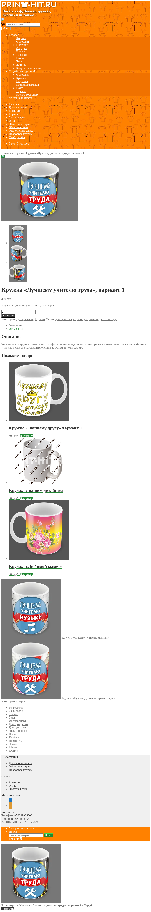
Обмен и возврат (19, 124)
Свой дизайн (17, 137)
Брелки (20, 51)
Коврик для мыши (27, 84)
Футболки (22, 41)
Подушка (22, 81)
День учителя (24, 319)
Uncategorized (17, 720)
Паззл (19, 87)
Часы (19, 61)
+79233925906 (23, 815)
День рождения (18, 724)
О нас (12, 120)
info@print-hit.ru (20, 818)
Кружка (21, 78)
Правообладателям (20, 133)
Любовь (14, 737)
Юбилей (14, 750)
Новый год (16, 740)
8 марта (13, 714)
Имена (13, 734)
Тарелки (21, 54)
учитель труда (108, 319)
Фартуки (21, 48)
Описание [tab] (15, 325)
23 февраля (16, 710)
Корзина (14, 114)
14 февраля (16, 707)
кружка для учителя (85, 319)
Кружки (21, 38)
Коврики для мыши (28, 68)
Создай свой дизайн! (22, 71)
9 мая (12, 717)
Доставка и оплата (20, 97)
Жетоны (21, 64)
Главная (14, 104)
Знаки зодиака (18, 730)
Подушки (22, 44)
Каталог (14, 34)
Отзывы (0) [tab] (16, 328)
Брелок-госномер (27, 94)
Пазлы (20, 58)
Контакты (15, 110)
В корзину (8, 315)
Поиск (13, 831)
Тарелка (21, 91)
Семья (13, 744)
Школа (13, 747)
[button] (3, 156)
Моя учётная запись (21, 828)
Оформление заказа (21, 130)
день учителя (63, 319)
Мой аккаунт (17, 117)
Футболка (22, 74)
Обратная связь (18, 127)
